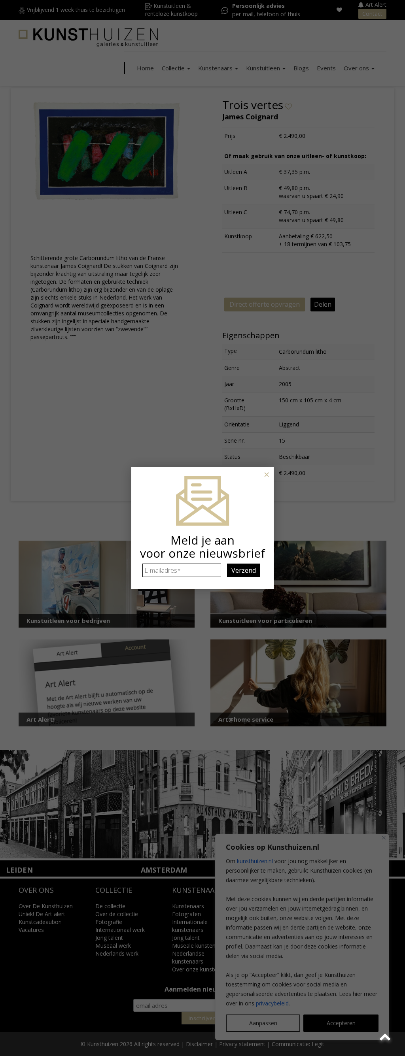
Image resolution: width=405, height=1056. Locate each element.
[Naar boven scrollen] (386, 1037)
